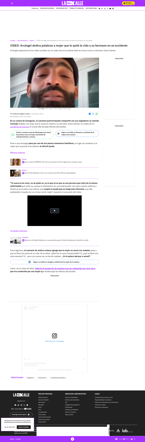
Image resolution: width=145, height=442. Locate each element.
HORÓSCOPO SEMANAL (47, 8)
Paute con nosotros (70, 412)
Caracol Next (42, 422)
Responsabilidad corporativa (103, 400)
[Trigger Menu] (12, 3)
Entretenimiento (22, 40)
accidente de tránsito (19, 126)
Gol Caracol (41, 402)
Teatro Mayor (42, 414)
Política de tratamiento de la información (106, 402)
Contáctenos (68, 407)
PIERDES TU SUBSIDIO (77, 8)
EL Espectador (42, 412)
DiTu (39, 409)
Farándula (25, 237)
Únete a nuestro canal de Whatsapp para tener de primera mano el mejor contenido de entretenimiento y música (33, 134)
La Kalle (12, 40)
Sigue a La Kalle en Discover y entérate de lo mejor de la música (77, 133)
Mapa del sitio (69, 414)
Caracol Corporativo (44, 419)
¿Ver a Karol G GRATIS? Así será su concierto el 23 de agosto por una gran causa (53, 162)
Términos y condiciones (101, 407)
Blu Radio (41, 405)
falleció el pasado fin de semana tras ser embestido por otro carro (65, 268)
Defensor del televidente (72, 400)
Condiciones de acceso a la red (104, 397)
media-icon (72, 439)
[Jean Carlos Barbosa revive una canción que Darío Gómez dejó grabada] (15, 173)
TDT (66, 402)
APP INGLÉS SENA (91, 8)
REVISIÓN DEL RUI (62, 8)
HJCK (40, 407)
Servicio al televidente (71, 397)
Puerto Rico (42, 378)
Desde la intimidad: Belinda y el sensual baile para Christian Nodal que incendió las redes (56, 240)
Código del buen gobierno (72, 405)
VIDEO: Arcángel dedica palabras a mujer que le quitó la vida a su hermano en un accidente (64, 40)
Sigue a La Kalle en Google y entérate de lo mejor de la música (56, 262)
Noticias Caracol (43, 397)
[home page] (72, 3)
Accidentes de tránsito (58, 378)
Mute (116, 439)
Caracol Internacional (44, 417)
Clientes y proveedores (71, 409)
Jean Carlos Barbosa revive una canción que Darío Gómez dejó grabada (50, 173)
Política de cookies (100, 405)
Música (32, 40)
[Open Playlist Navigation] (134, 439)
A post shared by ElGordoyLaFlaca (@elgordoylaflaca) (55, 370)
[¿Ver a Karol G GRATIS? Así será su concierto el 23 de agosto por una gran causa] (15, 162)
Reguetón (30, 378)
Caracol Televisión (43, 400)
